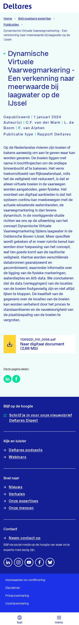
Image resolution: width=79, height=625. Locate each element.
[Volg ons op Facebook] (39, 562)
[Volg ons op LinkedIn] (8, 562)
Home (8, 18)
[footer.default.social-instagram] (18, 562)
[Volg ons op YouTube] (29, 562)
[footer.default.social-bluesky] (50, 562)
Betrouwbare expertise (34, 18)
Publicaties (11, 24)
